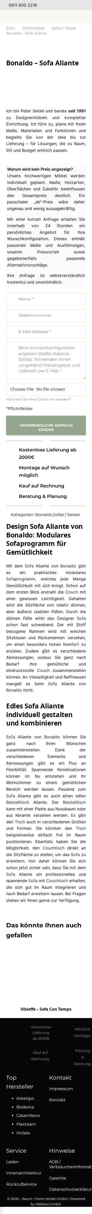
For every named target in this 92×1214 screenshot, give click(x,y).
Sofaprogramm (20, 578)
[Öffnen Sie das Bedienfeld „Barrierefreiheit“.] (1, 1210)
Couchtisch (53, 847)
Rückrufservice (21, 1184)
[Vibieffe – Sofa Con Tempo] (46, 975)
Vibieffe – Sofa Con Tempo (45, 1009)
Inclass (23, 1132)
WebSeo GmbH (48, 1204)
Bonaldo (43, 514)
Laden (12, 1161)
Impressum (61, 1088)
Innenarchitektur (23, 1173)
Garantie (57, 1178)
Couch (71, 591)
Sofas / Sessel (64, 28)
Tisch (20, 821)
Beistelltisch (17, 802)
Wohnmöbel (33, 28)
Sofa (29, 565)
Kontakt (57, 1100)
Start (10, 28)
